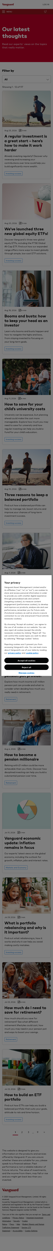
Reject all (26, 667)
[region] (26, 625)
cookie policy (32, 652)
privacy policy (14, 652)
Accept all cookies (26, 660)
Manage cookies (26, 672)
